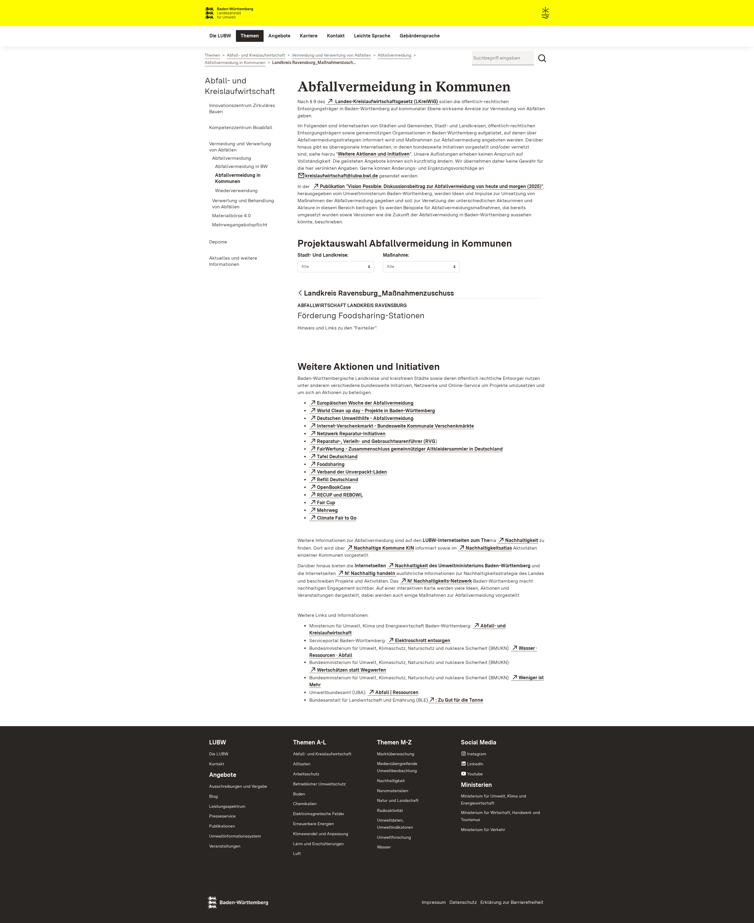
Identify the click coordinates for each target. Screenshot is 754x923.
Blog (213, 796)
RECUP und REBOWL (340, 495)
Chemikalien (305, 803)
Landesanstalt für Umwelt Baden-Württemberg (239, 13)
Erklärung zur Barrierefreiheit (511, 902)
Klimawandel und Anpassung (320, 833)
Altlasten (301, 764)
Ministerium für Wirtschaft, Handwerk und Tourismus (500, 816)
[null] (300, 293)
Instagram (476, 753)
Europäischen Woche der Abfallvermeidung (365, 403)
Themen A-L (309, 742)
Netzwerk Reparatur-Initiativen (351, 433)
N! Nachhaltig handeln (370, 573)
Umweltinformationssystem (235, 836)
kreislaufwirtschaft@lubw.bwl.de (341, 176)
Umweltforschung (394, 837)
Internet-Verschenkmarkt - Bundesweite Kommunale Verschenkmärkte (395, 426)
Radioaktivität (390, 810)
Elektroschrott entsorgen (422, 640)
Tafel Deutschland (337, 456)
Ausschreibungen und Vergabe (238, 786)
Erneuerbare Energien (313, 823)
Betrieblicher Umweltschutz (319, 784)
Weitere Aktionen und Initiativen (374, 154)
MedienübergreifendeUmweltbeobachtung (397, 767)
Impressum (434, 902)
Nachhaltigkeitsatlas (489, 548)
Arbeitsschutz (306, 774)
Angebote (222, 774)
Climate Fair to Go (336, 518)
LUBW (217, 742)
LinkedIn (475, 764)
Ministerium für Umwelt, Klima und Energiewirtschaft (493, 799)
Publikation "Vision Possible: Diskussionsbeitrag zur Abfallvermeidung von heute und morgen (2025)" (431, 186)
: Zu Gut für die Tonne (459, 700)
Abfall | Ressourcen (397, 692)
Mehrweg (327, 510)
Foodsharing (331, 464)
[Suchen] (542, 58)
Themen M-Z (394, 742)
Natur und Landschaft (398, 800)
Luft (297, 853)
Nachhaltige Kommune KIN (384, 548)
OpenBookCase (334, 487)
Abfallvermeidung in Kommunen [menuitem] (238, 178)
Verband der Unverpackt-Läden (352, 472)
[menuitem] (220, 36)
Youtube (475, 774)
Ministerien (476, 784)
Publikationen (222, 826)
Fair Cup (326, 502)
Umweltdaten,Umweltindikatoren (395, 824)
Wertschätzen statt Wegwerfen (351, 670)
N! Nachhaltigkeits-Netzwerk (439, 581)
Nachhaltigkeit (521, 540)
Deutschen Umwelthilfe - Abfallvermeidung (365, 418)
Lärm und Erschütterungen (318, 843)
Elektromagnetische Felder (318, 813)
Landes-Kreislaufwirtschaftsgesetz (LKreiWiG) (386, 101)
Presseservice (222, 816)
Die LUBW (218, 753)
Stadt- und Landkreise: (322, 255)
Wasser (384, 847)
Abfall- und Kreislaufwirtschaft (322, 753)
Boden (299, 794)
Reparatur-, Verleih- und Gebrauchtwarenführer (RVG (376, 441)
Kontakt (216, 764)
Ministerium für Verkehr (483, 829)
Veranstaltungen (224, 846)
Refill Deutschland (337, 479)
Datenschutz (463, 902)
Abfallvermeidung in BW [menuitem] (241, 166)
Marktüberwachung (395, 753)
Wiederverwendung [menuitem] (236, 190)
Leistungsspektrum (227, 806)
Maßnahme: (396, 255)
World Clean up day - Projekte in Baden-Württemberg (376, 410)
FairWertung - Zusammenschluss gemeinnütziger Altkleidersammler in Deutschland (410, 449)
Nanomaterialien (392, 790)
